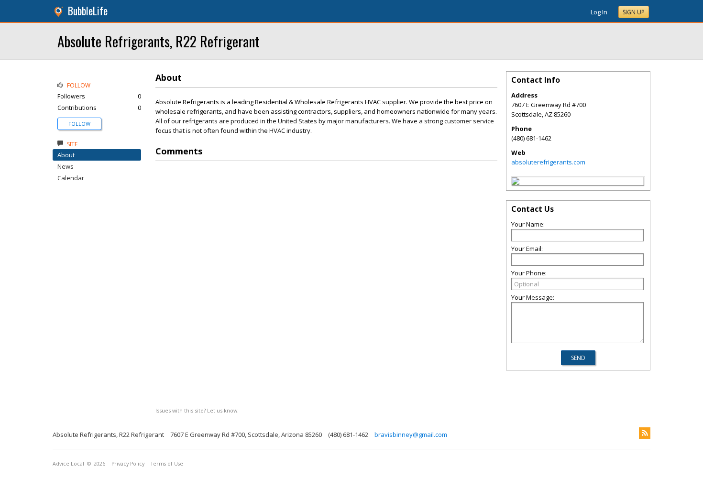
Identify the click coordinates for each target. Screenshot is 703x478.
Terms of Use (167, 463)
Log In (599, 12)
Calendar (70, 178)
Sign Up (634, 12)
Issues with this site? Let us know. (197, 410)
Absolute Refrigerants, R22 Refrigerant (158, 41)
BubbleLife (88, 10)
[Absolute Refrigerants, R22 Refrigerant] (515, 182)
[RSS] (644, 433)
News (65, 166)
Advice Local (68, 463)
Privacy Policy (127, 463)
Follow (79, 123)
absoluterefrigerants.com (548, 162)
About (66, 155)
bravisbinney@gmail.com (410, 434)
